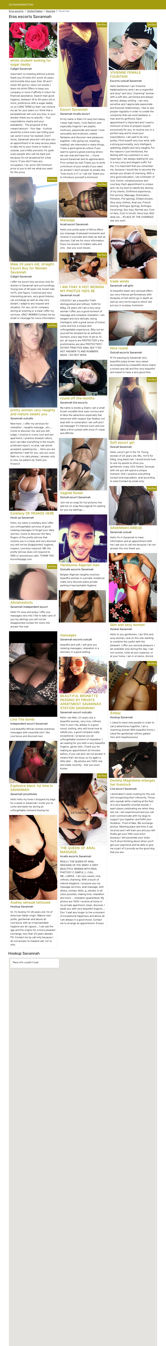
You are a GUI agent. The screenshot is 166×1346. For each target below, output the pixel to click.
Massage (67, 220)
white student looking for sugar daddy (30, 62)
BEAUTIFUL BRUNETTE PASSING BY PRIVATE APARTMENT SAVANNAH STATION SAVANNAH (80, 702)
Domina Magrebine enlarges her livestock (132, 782)
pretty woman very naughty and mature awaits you (32, 412)
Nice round (119, 348)
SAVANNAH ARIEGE (126, 528)
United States (34, 11)
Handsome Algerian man (79, 565)
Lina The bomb (22, 719)
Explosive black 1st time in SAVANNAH (31, 788)
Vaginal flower (71, 493)
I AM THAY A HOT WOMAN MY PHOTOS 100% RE (82, 289)
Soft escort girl (122, 442)
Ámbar (115, 713)
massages (68, 635)
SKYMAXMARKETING (21, 4)
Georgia (50, 11)
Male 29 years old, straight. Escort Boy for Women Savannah (32, 268)
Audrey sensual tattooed (30, 902)
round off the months (77, 398)
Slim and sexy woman (127, 625)
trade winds (119, 281)
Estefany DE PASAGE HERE (32, 513)
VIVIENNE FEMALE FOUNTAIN (125, 74)
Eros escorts (16, 11)
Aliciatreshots (21, 602)
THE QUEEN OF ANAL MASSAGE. (78, 850)
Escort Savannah (74, 109)
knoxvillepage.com (21, 559)
